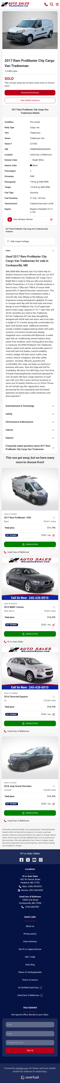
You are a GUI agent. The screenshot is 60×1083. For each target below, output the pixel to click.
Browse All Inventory (30, 92)
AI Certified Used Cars (28, 987)
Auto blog (30, 964)
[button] (46, 4)
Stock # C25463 (10, 514)
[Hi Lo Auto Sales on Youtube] (33, 859)
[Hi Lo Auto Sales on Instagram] (39, 859)
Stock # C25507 (10, 783)
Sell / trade (30, 957)
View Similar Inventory (30, 100)
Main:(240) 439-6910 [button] (32, 886)
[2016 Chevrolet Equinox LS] (30, 668)
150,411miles (49, 521)
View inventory (30, 941)
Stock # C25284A (11, 693)
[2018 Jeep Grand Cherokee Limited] (30, 758)
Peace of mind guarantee (30, 972)
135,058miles (49, 790)
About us (30, 926)
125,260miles (49, 700)
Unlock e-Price (32, 544)
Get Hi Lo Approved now (30, 949)
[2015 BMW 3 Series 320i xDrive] (30, 578)
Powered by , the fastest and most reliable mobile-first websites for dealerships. (30, 1070)
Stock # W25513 (10, 604)
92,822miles (50, 611)
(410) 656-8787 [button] (32, 907)
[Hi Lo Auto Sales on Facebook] (20, 859)
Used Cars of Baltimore (28, 995)
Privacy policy (30, 934)
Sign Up (30, 1050)
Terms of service (30, 980)
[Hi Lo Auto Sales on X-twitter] (27, 859)
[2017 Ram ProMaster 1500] (30, 489)
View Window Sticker (23, 219)
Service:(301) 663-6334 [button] (32, 890)
